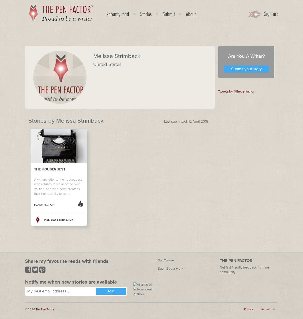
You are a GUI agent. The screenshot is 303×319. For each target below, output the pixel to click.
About (191, 13)
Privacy (248, 309)
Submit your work (170, 269)
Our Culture (165, 260)
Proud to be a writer (67, 18)
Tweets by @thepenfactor (236, 91)
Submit (169, 13)
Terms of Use (267, 309)
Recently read (117, 13)
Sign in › (271, 13)
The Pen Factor (45, 309)
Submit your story (246, 68)
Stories (146, 13)
